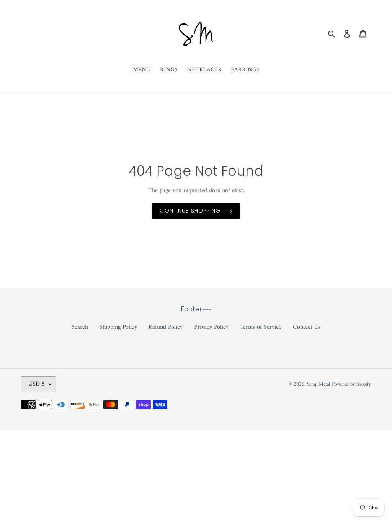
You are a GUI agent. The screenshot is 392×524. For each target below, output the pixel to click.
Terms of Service (260, 327)
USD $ (36, 384)
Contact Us (307, 327)
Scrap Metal (318, 384)
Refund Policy (166, 327)
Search (80, 327)
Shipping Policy (118, 327)
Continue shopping (190, 210)
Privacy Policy (211, 327)
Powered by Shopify (351, 384)
